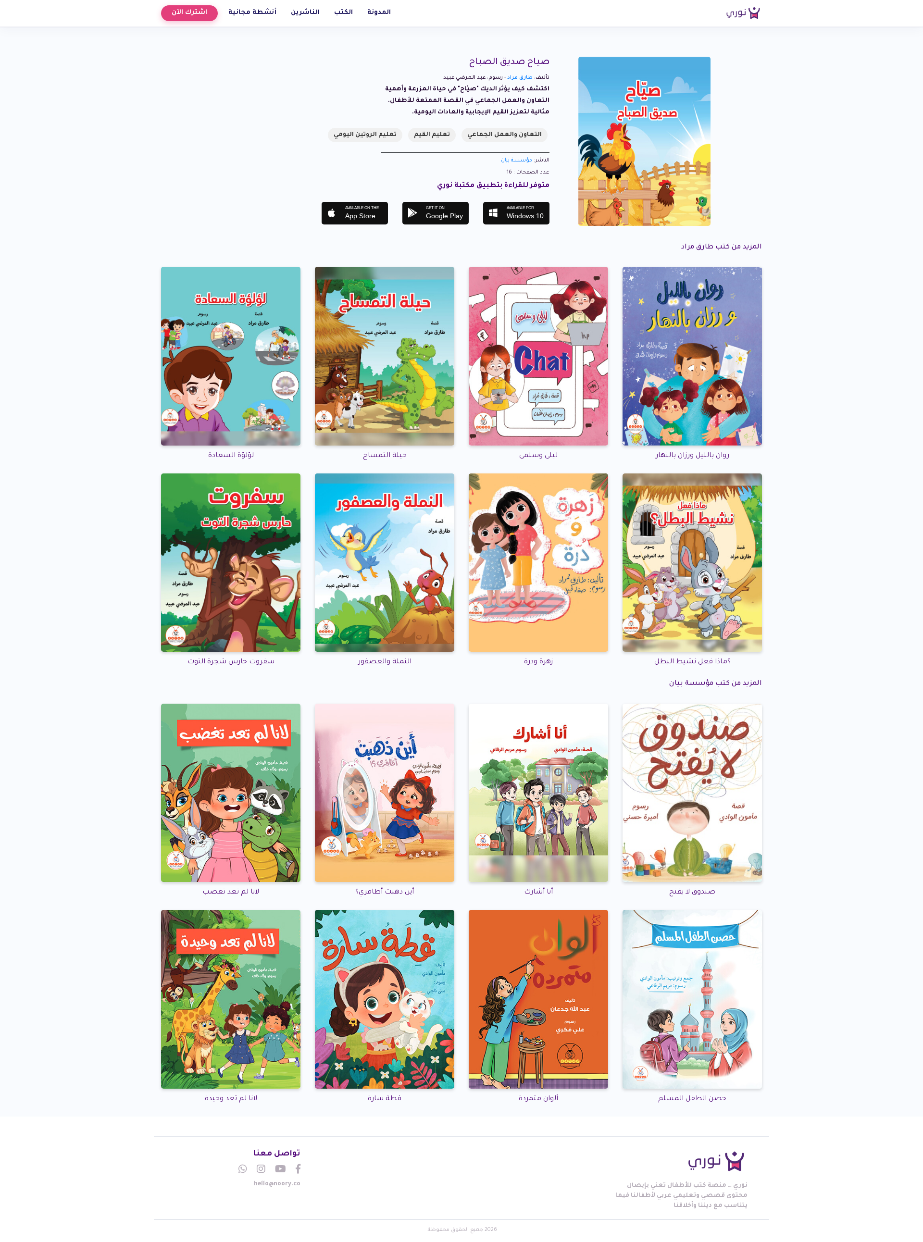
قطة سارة (384, 1099)
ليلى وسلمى (538, 456)
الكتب (343, 12)
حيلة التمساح (385, 456)
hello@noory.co (277, 1184)
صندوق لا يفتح (692, 892)
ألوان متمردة (538, 1099)
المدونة (379, 12)
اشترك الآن (189, 12)
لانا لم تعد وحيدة (231, 1099)
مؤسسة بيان (516, 160)
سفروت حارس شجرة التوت (230, 662)
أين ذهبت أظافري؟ (384, 892)
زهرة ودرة (538, 662)
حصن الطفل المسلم (692, 1099)
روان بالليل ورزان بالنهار (692, 456)
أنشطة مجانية (252, 12)
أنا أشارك (538, 892)
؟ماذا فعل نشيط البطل (692, 662)
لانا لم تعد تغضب (230, 892)
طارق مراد (520, 78)
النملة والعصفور (385, 662)
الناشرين (305, 12)
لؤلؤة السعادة (231, 456)
